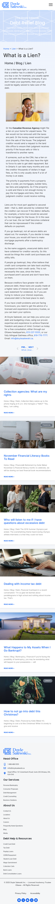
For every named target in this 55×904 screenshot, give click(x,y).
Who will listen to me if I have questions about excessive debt (24, 521)
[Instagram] (32, 900)
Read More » (9, 413)
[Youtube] (27, 900)
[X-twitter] (23, 900)
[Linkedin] (36, 900)
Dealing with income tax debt (22, 583)
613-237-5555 (33, 332)
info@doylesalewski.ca (22, 338)
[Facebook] (19, 900)
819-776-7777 (40, 335)
